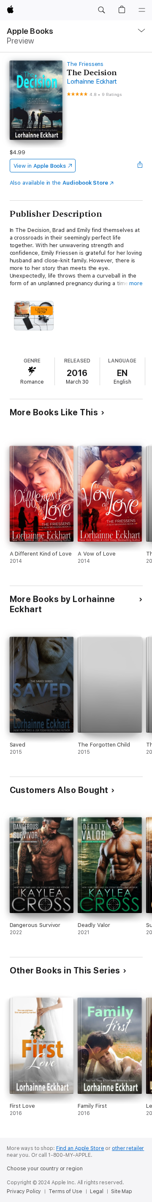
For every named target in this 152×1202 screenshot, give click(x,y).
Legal (96, 1191)
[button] (101, 10)
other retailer (128, 1148)
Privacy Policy (24, 1191)
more (136, 283)
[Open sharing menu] (139, 165)
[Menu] (142, 10)
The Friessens (85, 64)
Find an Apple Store (80, 1148)
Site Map (121, 1191)
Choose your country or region (45, 1169)
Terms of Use (65, 1191)
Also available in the (59, 183)
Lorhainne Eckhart (92, 81)
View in (40, 166)
